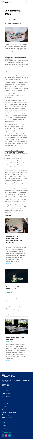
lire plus (8, 263)
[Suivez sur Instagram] (6, 435)
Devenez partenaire (7, 428)
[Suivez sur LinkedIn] (9, 435)
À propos (4, 425)
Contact (4, 407)
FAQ (3, 409)
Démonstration (6, 393)
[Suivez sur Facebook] (3, 435)
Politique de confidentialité (9, 412)
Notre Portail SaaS (6, 396)
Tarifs (3, 399)
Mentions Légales (6, 415)
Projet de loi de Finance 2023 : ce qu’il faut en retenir (14, 289)
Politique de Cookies (7, 417)
